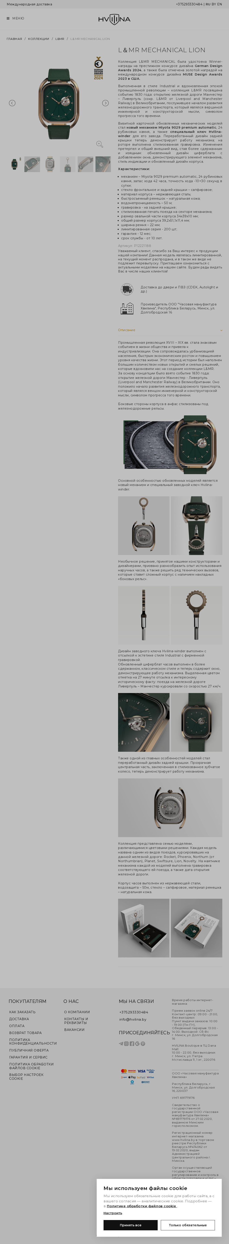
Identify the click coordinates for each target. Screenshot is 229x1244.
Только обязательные (188, 1225)
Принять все (131, 1225)
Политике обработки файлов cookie (142, 1206)
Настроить (113, 1213)
